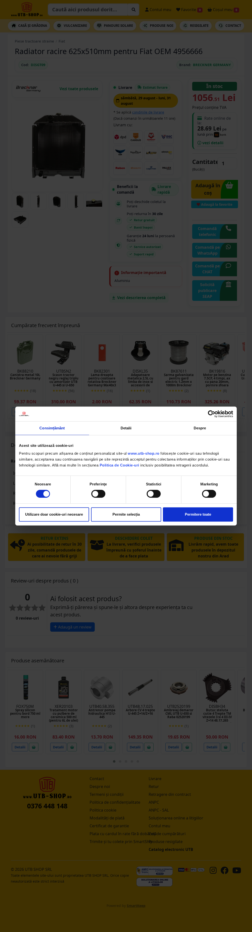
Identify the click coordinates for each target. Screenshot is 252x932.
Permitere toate (198, 514)
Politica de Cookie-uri (119, 465)
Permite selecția (126, 514)
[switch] (98, 494)
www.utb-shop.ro (143, 453)
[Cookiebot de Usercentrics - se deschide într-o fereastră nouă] (211, 414)
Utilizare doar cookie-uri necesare (54, 514)
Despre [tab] (200, 428)
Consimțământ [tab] (52, 428)
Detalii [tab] (126, 428)
